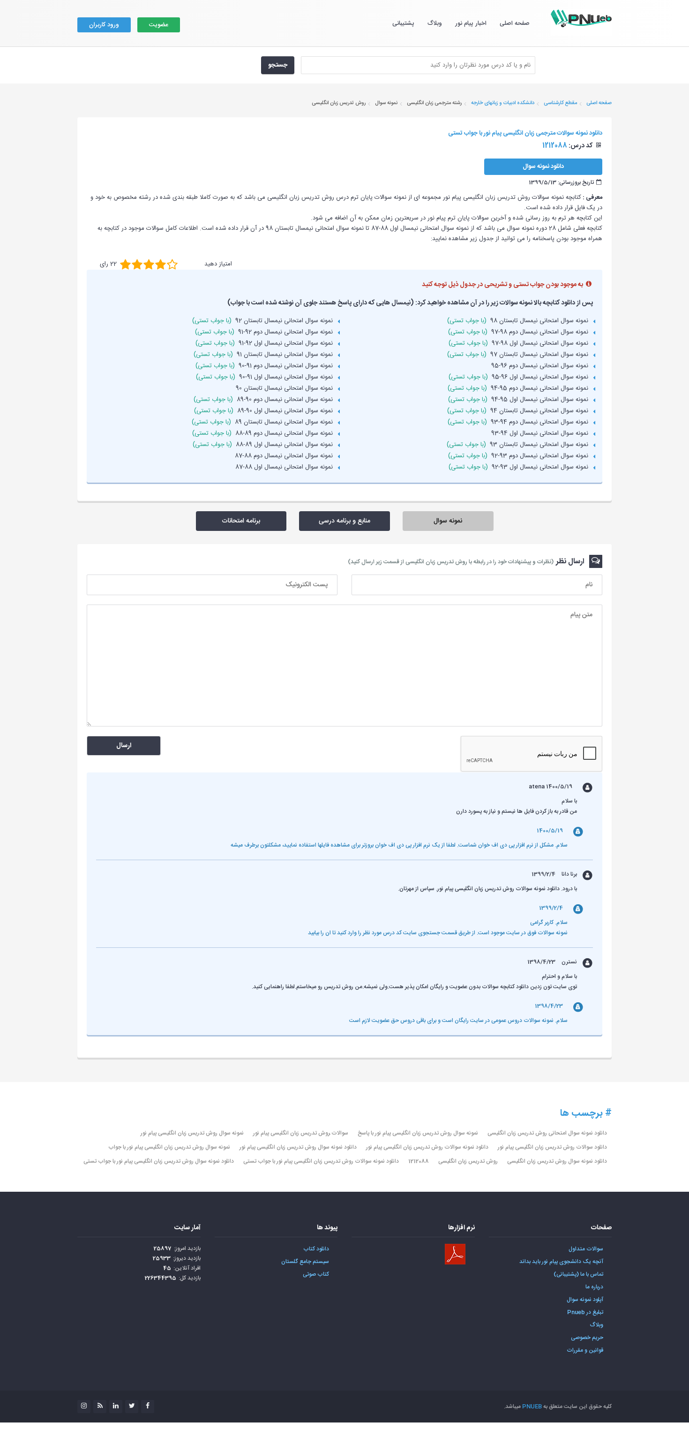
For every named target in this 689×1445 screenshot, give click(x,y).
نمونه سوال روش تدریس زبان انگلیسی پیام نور (192, 1133)
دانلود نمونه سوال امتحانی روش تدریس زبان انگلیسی (547, 1133)
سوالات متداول (586, 1249)
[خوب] (148, 264)
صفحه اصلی (515, 23)
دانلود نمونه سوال (543, 166)
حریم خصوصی (587, 1337)
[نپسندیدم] (137, 264)
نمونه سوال (448, 521)
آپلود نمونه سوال (585, 1299)
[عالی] (172, 264)
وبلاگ (434, 23)
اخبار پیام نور (471, 23)
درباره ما (594, 1287)
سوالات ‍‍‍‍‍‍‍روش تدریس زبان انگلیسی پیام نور (300, 1133)
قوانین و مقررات (585, 1350)
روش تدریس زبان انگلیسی (468, 1161)
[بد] (125, 264)
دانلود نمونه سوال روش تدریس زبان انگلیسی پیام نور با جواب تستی (158, 1161)
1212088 (418, 1161)
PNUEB (532, 1406)
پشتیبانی (403, 23)
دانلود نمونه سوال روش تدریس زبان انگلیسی (557, 1161)
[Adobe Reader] (455, 1254)
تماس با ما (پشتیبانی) (578, 1274)
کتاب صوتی (316, 1274)
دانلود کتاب (316, 1249)
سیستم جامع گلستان (305, 1261)
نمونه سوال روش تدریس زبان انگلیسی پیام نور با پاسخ (418, 1133)
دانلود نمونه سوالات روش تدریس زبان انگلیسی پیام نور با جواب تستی (321, 1161)
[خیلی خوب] (160, 264)
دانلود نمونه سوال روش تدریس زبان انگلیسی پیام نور (298, 1147)
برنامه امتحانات (241, 521)
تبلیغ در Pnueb (585, 1312)
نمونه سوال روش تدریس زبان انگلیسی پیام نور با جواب (169, 1147)
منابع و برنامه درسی (344, 521)
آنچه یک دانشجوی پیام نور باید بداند (561, 1261)
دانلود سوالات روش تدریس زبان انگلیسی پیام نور (552, 1147)
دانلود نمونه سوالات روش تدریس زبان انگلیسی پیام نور (427, 1147)
